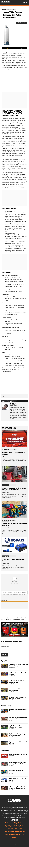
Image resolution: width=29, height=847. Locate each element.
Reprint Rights (8, 826)
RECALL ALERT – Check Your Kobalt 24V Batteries (13, 560)
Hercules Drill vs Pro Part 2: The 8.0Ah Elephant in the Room (17, 681)
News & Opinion (6, 9)
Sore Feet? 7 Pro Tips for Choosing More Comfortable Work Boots (18, 718)
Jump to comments (21, 22)
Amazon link (4, 619)
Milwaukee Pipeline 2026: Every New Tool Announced (13, 453)
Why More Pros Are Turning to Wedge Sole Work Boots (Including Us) (18, 734)
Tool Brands (21, 823)
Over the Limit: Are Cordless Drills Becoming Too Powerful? (14, 524)
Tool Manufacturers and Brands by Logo (14, 831)
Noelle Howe (6, 456)
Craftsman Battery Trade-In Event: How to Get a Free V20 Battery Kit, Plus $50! (18, 787)
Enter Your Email (5, 646)
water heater (8, 396)
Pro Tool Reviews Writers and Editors (14, 834)
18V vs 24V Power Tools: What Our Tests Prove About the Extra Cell (17, 697)
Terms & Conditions (20, 804)
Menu (26, 2)
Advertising (14, 823)
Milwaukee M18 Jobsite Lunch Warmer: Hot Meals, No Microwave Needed (14, 489)
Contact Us (14, 837)
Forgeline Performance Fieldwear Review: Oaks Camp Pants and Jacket (18, 726)
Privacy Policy (11, 804)
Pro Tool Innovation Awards (14, 828)
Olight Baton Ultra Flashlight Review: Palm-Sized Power (18, 742)
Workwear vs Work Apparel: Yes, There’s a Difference (18, 710)
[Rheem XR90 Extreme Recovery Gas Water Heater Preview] (6, 35)
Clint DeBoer (6, 20)
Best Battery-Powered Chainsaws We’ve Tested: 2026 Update (17, 689)
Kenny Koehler (6, 527)
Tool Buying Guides (19, 826)
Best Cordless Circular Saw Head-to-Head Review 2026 (18, 673)
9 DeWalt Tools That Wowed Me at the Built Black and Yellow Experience (18, 665)
